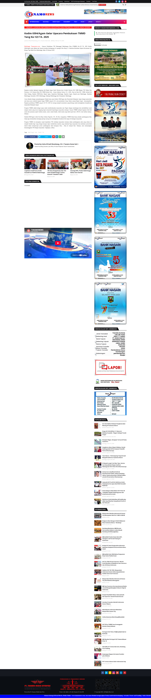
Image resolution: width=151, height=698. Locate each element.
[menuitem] (26, 22)
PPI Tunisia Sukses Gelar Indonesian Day (114, 661)
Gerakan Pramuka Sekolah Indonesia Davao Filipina (113, 603)
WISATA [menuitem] (98, 22)
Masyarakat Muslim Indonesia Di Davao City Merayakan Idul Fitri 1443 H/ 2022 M (113, 514)
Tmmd (39, 132)
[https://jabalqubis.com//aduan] (110, 80)
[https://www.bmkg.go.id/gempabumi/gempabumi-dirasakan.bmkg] (108, 383)
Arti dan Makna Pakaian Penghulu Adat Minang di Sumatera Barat (113, 424)
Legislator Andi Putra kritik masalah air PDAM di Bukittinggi (34, 171)
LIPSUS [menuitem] (90, 22)
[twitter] (119, 1)
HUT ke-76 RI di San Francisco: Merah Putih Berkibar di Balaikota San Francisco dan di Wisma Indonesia (114, 563)
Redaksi (88, 1)
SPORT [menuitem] (83, 22)
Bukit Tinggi (31, 132)
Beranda (26, 29)
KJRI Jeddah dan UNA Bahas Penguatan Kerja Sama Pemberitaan (113, 555)
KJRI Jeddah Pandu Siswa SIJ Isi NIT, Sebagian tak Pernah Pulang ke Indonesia (112, 538)
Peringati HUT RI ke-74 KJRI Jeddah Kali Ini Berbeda (114, 632)
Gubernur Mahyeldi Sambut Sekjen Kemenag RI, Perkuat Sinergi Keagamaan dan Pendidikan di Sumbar (87, 4)
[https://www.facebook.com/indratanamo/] (72, 689)
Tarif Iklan (94, 1)
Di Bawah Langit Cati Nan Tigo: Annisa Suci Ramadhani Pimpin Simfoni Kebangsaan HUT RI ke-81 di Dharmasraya (114, 464)
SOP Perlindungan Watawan (78, 1)
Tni (30, 29)
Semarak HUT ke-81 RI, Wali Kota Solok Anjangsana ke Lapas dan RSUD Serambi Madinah (114, 483)
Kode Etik (54, 1)
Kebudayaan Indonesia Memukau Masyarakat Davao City (112, 610)
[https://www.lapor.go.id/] (110, 375)
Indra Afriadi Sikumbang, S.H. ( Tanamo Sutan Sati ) (38, 40)
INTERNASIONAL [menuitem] (34, 22)
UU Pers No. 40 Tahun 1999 (31, 1)
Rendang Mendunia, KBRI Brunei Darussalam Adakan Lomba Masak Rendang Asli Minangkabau (112, 530)
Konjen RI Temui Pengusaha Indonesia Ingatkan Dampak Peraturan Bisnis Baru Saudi (114, 547)
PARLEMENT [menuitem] (66, 22)
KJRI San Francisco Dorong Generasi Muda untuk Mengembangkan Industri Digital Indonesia (114, 587)
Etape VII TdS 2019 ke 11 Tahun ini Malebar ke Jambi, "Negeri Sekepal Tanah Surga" (114, 432)
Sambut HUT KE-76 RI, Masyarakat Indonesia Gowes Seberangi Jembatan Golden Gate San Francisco (113, 571)
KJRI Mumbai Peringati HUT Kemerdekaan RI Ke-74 (114, 640)
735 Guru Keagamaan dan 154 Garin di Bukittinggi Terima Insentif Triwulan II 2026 (56, 172)
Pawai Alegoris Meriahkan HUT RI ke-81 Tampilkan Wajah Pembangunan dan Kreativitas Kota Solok (113, 492)
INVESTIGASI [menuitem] (56, 22)
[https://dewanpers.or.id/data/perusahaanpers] (107, 689)
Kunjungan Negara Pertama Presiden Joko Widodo (113, 655)
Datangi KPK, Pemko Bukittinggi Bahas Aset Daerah (80, 171)
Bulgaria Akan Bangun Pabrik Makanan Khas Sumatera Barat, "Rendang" (113, 521)
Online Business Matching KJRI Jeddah (113, 617)
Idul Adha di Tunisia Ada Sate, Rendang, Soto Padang (114, 647)
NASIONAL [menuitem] (46, 22)
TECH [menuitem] (75, 22)
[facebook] (116, 1)
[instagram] (122, 1)
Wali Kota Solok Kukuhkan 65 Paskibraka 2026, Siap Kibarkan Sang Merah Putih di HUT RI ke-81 (114, 501)
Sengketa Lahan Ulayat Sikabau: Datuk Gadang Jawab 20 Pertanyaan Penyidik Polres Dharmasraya (113, 448)
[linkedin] (121, 672)
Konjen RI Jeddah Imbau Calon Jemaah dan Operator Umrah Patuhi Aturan (113, 595)
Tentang (61, 1)
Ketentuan (66, 1)
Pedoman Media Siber (45, 1)
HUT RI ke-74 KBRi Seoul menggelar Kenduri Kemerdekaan (112, 625)
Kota (36, 132)
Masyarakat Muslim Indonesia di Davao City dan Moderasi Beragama (113, 579)
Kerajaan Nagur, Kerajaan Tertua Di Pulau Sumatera (114, 440)
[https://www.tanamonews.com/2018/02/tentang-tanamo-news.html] (37, 689)
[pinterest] (125, 1)
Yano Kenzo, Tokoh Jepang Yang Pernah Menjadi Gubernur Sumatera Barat (114, 456)
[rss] (110, 672)
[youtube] (117, 672)
